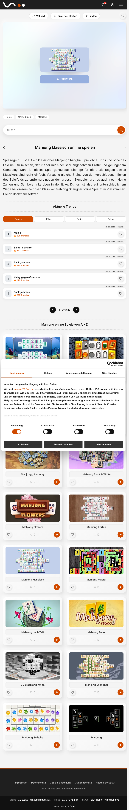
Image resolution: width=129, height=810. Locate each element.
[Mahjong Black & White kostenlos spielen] (120, 482)
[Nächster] (125, 147)
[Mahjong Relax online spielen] (96, 613)
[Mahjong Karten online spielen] (96, 508)
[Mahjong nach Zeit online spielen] (33, 613)
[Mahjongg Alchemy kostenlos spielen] (57, 482)
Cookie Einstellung (60, 782)
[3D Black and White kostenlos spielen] (57, 692)
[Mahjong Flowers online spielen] (33, 508)
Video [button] (93, 16)
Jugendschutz (83, 782)
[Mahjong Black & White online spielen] (96, 455)
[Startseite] (16, 4)
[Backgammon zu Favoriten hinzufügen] (121, 264)
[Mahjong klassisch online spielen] (33, 560)
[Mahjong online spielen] (96, 718)
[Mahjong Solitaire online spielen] (33, 718)
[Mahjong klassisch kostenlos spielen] (57, 587)
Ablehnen (23, 444)
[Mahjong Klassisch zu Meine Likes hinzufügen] (123, 16)
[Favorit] (9, 482)
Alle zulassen (103, 444)
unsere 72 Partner (24, 389)
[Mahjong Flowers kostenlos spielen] (57, 535)
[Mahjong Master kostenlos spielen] (120, 587)
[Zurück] (53, 310)
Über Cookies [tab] (109, 372)
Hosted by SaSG (105, 782)
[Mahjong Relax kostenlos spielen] (120, 640)
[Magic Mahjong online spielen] (96, 350)
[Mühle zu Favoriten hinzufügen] (121, 234)
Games (18, 219)
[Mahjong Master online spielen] (96, 560)
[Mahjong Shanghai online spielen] (96, 666)
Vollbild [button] (40, 16)
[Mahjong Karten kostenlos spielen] (120, 535)
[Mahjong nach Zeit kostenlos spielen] (57, 640)
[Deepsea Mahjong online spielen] (33, 350)
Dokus (111, 219)
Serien (80, 219)
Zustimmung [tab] (17, 372)
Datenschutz (38, 782)
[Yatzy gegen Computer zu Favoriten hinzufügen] (121, 278)
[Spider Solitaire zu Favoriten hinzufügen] (121, 249)
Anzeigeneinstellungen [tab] (79, 372)
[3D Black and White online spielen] (33, 666)
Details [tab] (48, 372)
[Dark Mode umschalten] (113, 5)
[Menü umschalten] (121, 4)
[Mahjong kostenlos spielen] (120, 745)
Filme (49, 219)
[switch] (47, 431)
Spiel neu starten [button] (67, 16)
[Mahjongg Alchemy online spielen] (33, 455)
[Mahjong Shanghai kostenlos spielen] (120, 692)
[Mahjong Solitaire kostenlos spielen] (57, 745)
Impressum (20, 782)
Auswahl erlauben (63, 444)
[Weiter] (76, 310)
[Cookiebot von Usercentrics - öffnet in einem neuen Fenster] (109, 363)
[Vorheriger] (4, 147)
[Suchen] (121, 130)
